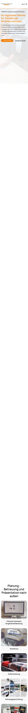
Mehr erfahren (8, 40)
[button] (24, 4)
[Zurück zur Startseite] (6, 4)
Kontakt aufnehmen (20, 40)
